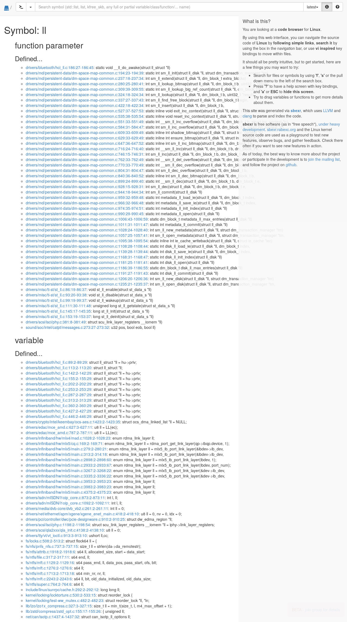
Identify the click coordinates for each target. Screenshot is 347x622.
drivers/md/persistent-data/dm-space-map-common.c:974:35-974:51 (84, 208)
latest (311, 6)
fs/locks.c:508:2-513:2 (44, 541)
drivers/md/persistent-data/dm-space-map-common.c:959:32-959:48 (84, 197)
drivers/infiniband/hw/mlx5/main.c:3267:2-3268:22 (68, 470)
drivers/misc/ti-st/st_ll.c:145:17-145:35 (58, 311)
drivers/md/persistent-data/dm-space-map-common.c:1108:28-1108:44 (87, 246)
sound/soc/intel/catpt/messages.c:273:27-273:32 (67, 327)
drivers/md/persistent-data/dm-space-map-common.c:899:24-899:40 (84, 181)
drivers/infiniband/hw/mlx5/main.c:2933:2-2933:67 (68, 465)
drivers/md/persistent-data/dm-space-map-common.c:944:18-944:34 (84, 192)
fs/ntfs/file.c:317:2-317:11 (47, 557)
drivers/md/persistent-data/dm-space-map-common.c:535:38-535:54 (84, 116)
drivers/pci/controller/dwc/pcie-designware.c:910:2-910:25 (75, 519)
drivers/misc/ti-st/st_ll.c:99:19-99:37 (56, 300)
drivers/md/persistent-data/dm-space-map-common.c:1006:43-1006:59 (87, 219)
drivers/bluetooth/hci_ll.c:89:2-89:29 (56, 362)
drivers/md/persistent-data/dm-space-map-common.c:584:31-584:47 (84, 127)
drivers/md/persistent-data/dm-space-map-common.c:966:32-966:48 (84, 202)
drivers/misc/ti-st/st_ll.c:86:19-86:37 (56, 289)
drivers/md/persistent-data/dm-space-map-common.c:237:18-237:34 (84, 78)
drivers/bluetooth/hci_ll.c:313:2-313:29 (58, 400)
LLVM (328, 110)
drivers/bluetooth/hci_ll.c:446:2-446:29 (58, 416)
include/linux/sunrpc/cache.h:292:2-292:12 (62, 589)
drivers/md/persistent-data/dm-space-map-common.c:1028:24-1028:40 (87, 230)
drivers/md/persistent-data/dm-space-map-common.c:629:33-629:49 (84, 137)
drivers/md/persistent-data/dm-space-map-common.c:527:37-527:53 (84, 110)
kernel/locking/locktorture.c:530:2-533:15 (61, 595)
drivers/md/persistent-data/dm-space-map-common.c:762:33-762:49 (84, 159)
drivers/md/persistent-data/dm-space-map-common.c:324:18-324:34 (84, 94)
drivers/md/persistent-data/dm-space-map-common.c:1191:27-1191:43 (87, 273)
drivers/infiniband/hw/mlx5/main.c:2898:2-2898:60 (68, 459)
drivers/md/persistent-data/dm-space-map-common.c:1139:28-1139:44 (87, 251)
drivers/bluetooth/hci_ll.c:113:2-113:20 (58, 367)
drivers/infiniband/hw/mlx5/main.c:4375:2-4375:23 (68, 492)
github (291, 164)
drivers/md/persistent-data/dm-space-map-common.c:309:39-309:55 (84, 89)
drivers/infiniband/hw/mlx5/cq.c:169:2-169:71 (64, 443)
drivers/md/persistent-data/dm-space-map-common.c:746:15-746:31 (84, 154)
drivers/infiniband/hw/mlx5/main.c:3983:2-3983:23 (68, 486)
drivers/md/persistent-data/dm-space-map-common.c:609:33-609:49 (84, 132)
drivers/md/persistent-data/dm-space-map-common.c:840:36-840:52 (84, 175)
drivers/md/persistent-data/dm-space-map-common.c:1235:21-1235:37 (87, 284)
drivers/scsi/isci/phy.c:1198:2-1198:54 (58, 524)
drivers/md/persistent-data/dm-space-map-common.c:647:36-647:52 (84, 143)
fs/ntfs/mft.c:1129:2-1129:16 (50, 562)
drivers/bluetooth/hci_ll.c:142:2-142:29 (58, 373)
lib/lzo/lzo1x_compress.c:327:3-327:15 (59, 605)
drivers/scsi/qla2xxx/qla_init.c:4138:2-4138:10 (65, 530)
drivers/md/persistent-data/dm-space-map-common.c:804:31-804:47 (84, 170)
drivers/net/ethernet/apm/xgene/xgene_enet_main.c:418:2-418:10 (82, 513)
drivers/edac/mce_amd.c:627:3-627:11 (59, 427)
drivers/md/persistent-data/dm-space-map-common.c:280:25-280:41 (84, 83)
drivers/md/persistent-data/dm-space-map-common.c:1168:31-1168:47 (87, 257)
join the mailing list (324, 159)
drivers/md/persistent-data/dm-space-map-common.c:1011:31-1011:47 (87, 224)
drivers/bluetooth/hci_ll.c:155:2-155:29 (58, 378)
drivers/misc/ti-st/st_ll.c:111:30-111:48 (58, 305)
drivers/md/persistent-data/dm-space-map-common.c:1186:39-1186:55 (87, 267)
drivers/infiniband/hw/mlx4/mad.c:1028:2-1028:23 (68, 438)
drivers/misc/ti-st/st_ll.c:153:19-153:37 (58, 316)
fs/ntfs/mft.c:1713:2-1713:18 (50, 573)
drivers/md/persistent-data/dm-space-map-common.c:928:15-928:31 (84, 186)
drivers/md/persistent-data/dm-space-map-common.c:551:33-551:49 (84, 121)
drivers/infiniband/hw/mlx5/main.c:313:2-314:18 (66, 454)
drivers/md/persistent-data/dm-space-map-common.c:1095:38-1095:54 (87, 240)
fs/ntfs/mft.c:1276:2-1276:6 (49, 568)
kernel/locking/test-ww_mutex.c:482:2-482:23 (64, 600)
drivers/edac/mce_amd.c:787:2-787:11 (59, 432)
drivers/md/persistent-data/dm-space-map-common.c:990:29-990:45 (84, 213)
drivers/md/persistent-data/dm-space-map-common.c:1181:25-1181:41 (87, 262)
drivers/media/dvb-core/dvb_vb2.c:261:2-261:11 (67, 508)
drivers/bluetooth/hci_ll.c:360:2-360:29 (58, 405)
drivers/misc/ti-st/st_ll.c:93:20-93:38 (56, 294)
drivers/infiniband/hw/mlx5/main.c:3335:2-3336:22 (68, 476)
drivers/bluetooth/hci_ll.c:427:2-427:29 (58, 411)
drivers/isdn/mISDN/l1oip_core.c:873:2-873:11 (65, 497)
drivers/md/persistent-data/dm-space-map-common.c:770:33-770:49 (84, 165)
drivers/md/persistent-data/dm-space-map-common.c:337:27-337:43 (84, 100)
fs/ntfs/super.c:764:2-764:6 (49, 584)
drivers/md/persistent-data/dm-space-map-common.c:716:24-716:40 (84, 148)
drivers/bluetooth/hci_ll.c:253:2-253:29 (58, 389)
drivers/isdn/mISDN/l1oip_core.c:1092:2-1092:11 (67, 503)
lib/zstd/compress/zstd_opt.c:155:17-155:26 (63, 611)
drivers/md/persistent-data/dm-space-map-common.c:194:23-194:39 (84, 73)
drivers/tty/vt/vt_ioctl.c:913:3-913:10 (56, 535)
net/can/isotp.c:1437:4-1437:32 (52, 616)
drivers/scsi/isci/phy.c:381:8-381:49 (56, 322)
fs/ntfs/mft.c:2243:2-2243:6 (49, 578)
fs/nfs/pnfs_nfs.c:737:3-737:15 (52, 546)
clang (247, 116)
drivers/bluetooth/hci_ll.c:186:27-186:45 (60, 67)
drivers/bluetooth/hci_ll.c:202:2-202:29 (58, 384)
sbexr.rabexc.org (281, 129)
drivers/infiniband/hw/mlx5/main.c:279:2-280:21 (66, 448)
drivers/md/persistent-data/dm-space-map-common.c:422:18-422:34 (84, 105)
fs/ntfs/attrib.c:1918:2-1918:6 (50, 551)
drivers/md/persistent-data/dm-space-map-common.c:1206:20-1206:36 (87, 278)
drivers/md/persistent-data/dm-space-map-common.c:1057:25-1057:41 (87, 235)
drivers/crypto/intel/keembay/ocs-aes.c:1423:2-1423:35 (73, 421)
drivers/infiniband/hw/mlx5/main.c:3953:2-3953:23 (68, 481)
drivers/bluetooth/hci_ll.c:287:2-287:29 (58, 394)
